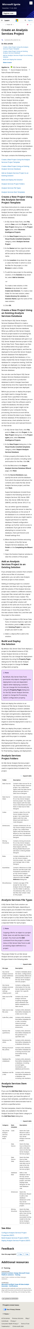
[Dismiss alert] (30, 2)
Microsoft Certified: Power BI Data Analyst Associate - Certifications (15, 1285)
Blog (27, 1318)
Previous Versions (17, 1318)
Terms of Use (25, 1324)
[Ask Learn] (27, 24)
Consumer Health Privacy (9, 1324)
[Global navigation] (2, 20)
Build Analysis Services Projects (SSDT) (15, 1238)
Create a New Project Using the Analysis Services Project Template (15, 48)
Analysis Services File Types (11, 188)
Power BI (9, 24)
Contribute (5, 1321)
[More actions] (30, 24)
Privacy (13, 1321)
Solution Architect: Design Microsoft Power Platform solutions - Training (16, 1274)
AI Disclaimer (6, 1318)
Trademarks (5, 1326)
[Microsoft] (17, 20)
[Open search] (25, 20)
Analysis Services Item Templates (13, 192)
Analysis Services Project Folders (13, 184)
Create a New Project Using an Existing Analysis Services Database (15, 52)
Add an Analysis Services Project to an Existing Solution (17, 56)
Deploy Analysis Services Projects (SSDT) (16, 1240)
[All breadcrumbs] (3, 24)
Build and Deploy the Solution (12, 59)
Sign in (30, 20)
